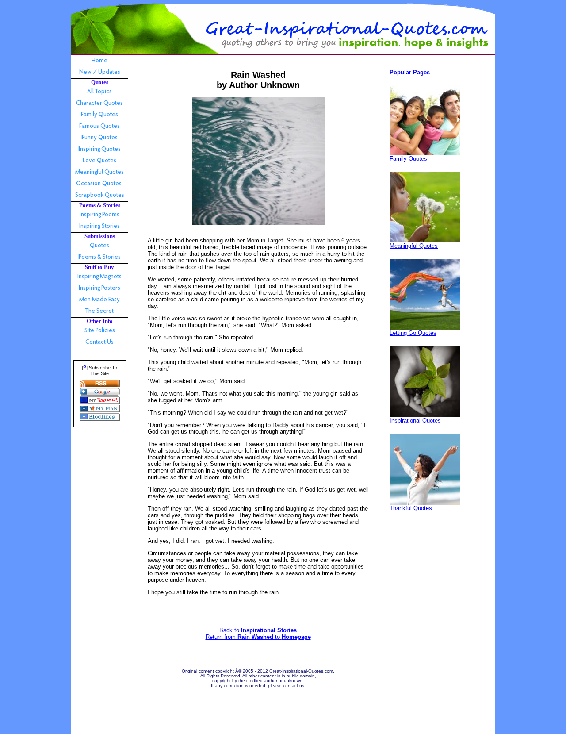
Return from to (258, 637)
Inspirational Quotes (415, 420)
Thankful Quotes (411, 508)
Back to (258, 630)
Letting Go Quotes (413, 333)
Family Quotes (408, 158)
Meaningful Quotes (414, 245)
